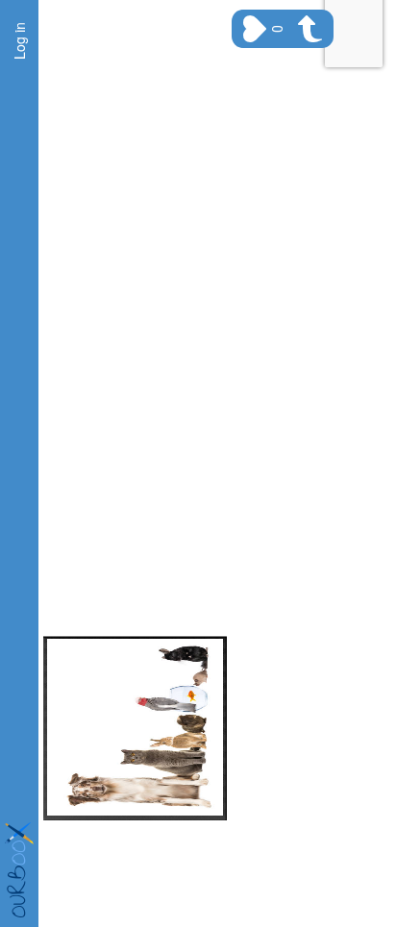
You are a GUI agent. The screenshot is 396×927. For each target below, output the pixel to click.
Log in (19, 41)
